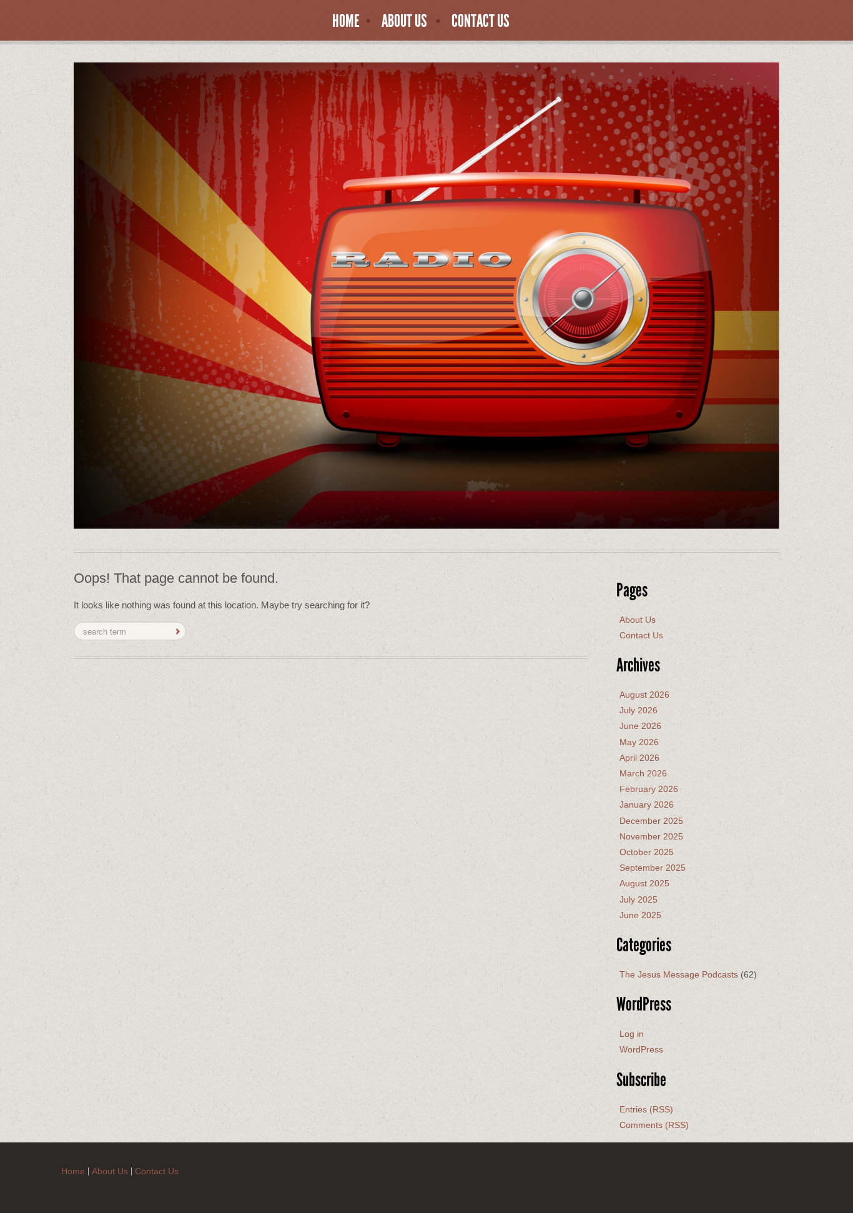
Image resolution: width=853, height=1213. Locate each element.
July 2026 (638, 710)
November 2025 (651, 836)
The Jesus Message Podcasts (678, 974)
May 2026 (639, 742)
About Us (404, 21)
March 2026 (643, 773)
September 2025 (652, 868)
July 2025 (638, 899)
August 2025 (644, 883)
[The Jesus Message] (426, 295)
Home (346, 21)
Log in (631, 1034)
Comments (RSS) (654, 1125)
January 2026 (646, 804)
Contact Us (480, 21)
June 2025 (640, 915)
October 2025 (646, 852)
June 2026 (640, 726)
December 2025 (651, 821)
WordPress (641, 1049)
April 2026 (639, 758)
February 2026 (648, 789)
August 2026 (644, 695)
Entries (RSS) (646, 1109)
